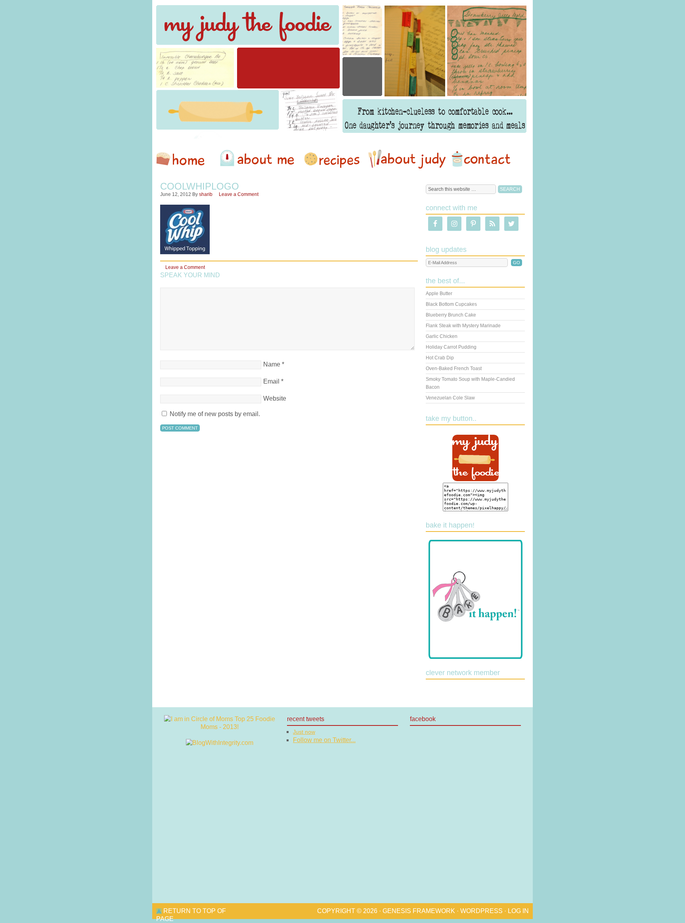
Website (274, 398)
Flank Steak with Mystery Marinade (463, 325)
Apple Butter (439, 293)
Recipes (332, 159)
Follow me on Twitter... (324, 740)
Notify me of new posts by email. (215, 414)
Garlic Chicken (441, 336)
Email (271, 381)
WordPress (481, 911)
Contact (481, 159)
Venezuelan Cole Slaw (450, 398)
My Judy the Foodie (342, 69)
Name (271, 364)
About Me (258, 159)
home (184, 159)
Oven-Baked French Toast (454, 368)
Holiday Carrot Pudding (451, 347)
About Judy (407, 159)
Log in (518, 911)
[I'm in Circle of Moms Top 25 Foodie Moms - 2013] (219, 726)
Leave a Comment (238, 194)
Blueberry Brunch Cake (451, 315)
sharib (205, 194)
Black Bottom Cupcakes (451, 304)
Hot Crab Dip (440, 358)
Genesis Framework (419, 911)
